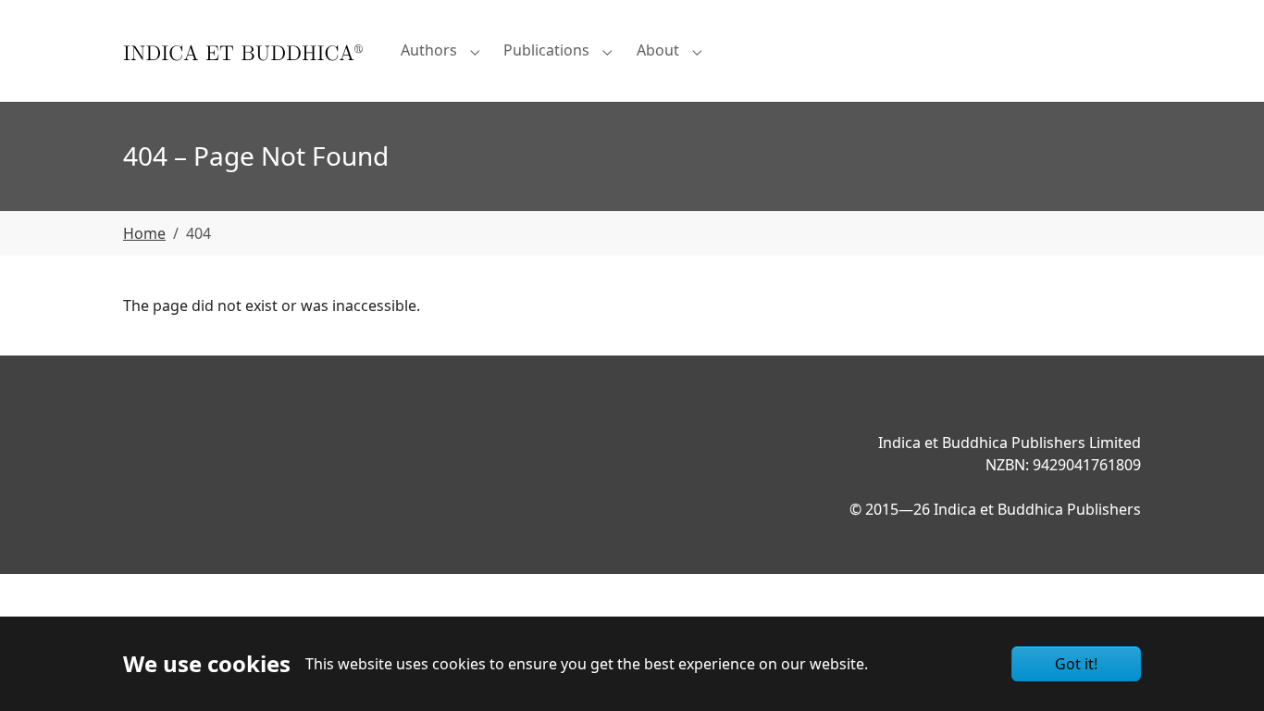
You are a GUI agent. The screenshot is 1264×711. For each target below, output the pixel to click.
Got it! (1076, 664)
